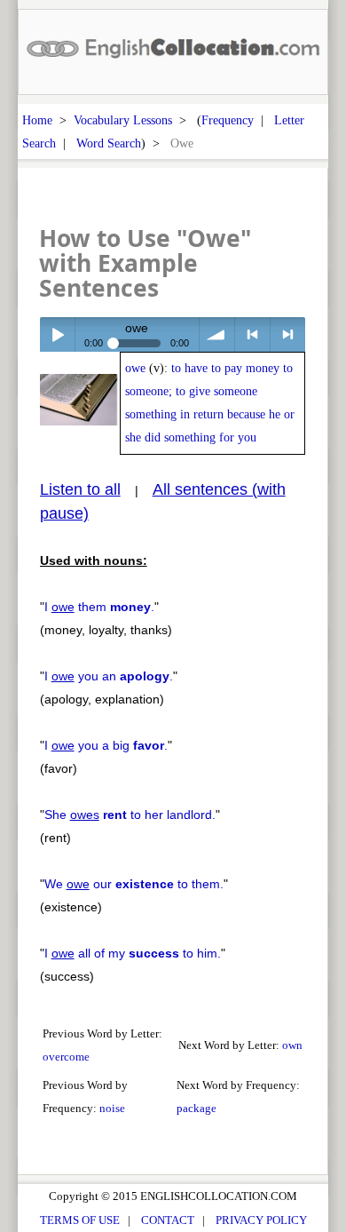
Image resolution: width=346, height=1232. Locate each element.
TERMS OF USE (80, 1220)
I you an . (108, 676)
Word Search (108, 143)
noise (112, 1108)
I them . (99, 607)
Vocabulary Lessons (123, 120)
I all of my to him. (132, 953)
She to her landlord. (130, 814)
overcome (66, 1056)
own (292, 1045)
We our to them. (134, 884)
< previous (252, 334)
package (196, 1108)
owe (135, 368)
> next (288, 334)
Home (37, 120)
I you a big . (106, 745)
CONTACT (167, 1220)
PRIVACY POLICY (261, 1220)
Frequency (227, 120)
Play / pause (57, 334)
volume (217, 334)
